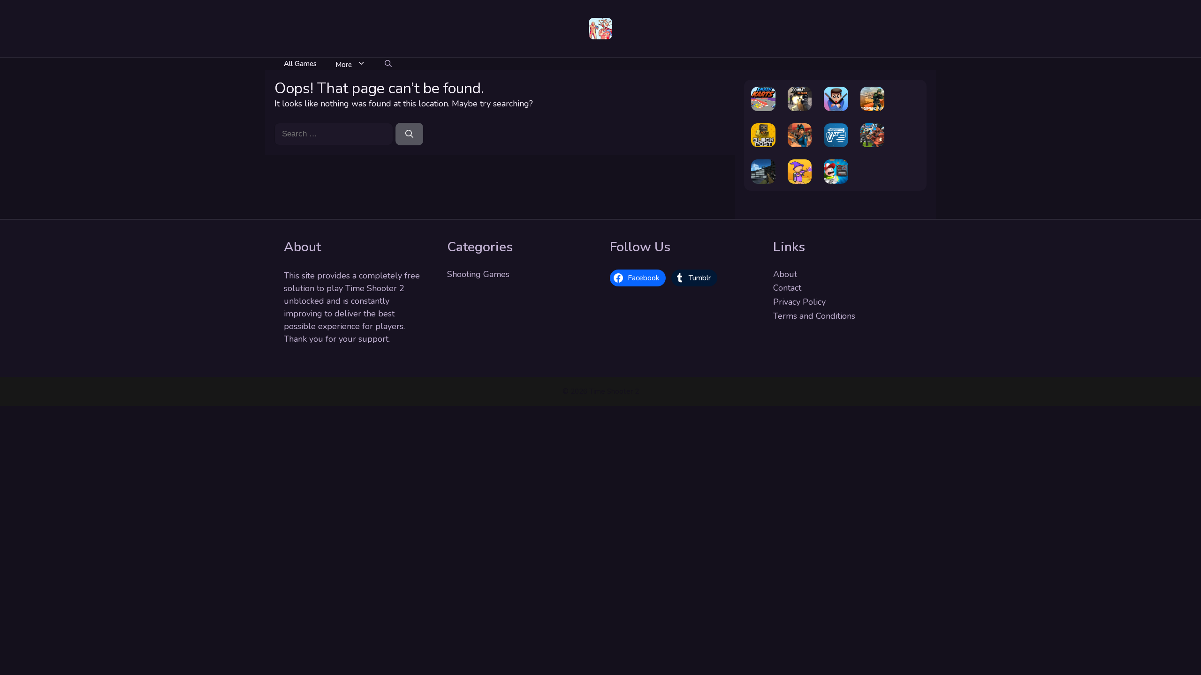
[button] (388, 64)
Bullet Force (872, 96)
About (785, 274)
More (343, 64)
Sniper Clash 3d (799, 128)
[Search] (409, 134)
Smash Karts (763, 96)
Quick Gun (836, 136)
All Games (300, 63)
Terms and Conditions (814, 316)
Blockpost (763, 136)
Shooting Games (478, 274)
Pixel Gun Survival (763, 164)
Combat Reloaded (799, 92)
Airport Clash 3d (872, 128)
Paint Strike (800, 169)
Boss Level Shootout (836, 164)
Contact (787, 287)
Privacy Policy (799, 302)
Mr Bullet (836, 96)
